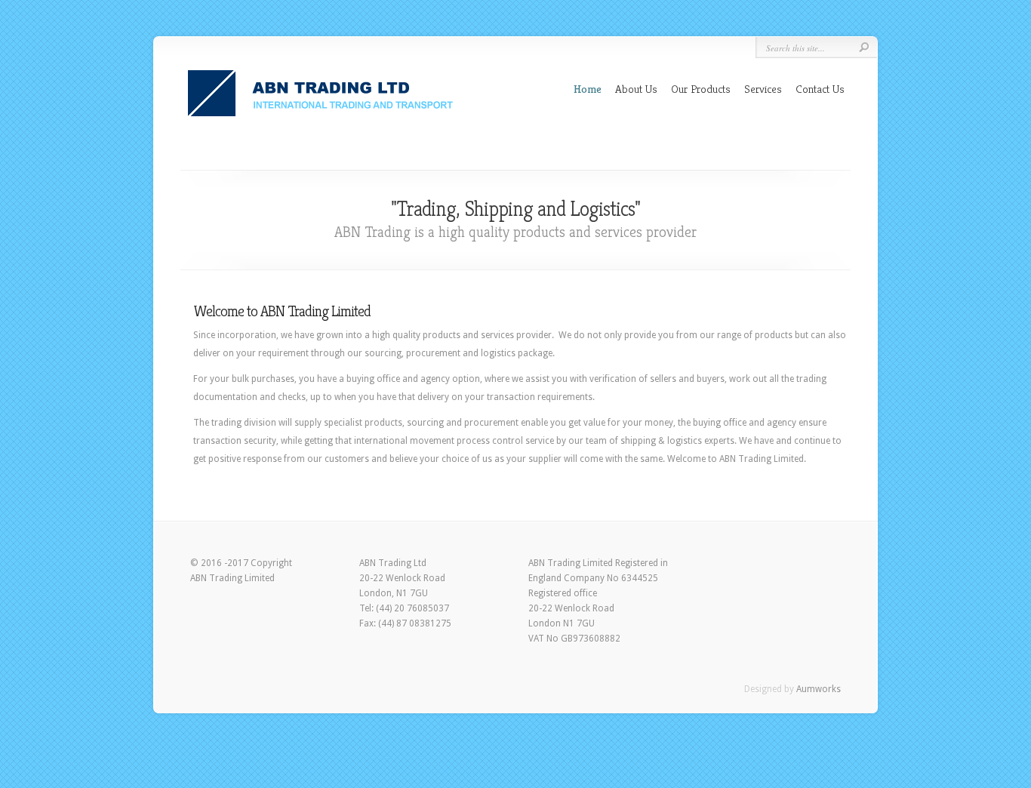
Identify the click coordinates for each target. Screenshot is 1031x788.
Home (588, 89)
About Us (636, 89)
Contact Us (820, 89)
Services (763, 89)
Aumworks (818, 689)
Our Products (701, 89)
